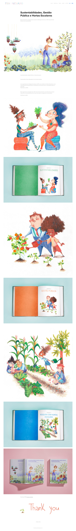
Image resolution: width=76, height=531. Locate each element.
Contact (66, 3)
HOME (52, 3)
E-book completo (29, 497)
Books (63, 3)
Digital (60, 3)
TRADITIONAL (56, 3)
